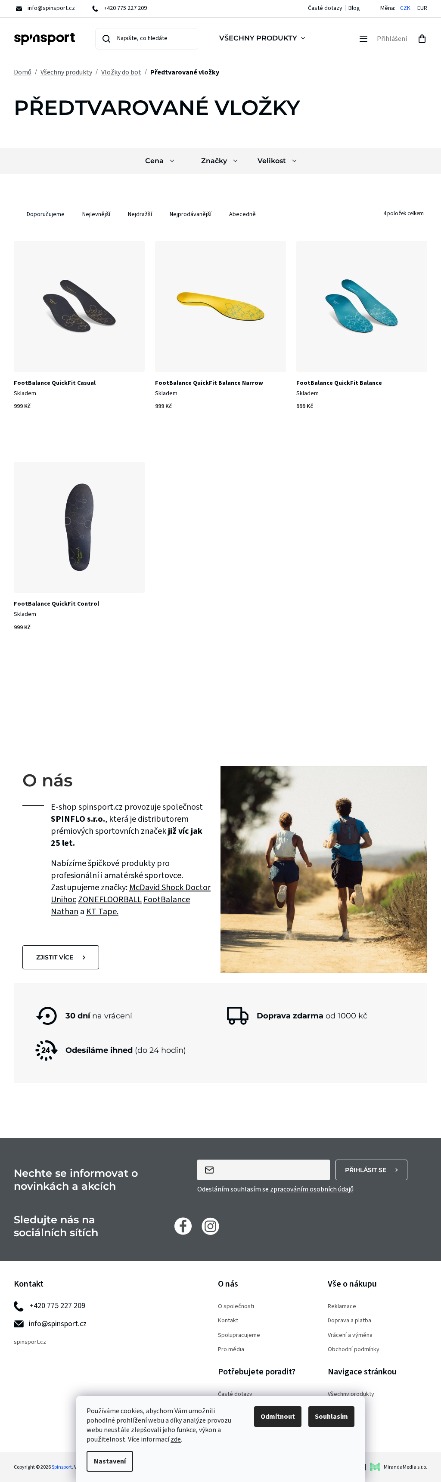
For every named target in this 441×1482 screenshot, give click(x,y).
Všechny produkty (351, 1394)
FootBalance (166, 900)
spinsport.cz (30, 1342)
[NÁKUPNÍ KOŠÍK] (422, 39)
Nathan (64, 912)
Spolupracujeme (239, 1335)
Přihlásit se (365, 1170)
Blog (354, 8)
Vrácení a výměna (350, 1335)
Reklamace (342, 1307)
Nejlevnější (96, 214)
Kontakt (228, 1321)
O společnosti (236, 1307)
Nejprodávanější (190, 214)
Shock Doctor (186, 888)
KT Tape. (102, 912)
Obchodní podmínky (353, 1350)
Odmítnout (278, 1416)
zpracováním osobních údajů (312, 1189)
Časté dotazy (325, 8)
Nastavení (110, 1461)
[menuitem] (264, 39)
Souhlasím (331, 1416)
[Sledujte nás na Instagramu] (210, 1226)
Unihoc (63, 900)
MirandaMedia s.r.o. (405, 1467)
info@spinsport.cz (58, 1323)
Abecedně (242, 214)
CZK (405, 8)
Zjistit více (54, 957)
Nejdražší (140, 214)
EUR (422, 8)
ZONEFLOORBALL (110, 900)
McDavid (145, 888)
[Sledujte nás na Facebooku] (183, 1226)
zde (176, 1439)
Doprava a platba (349, 1321)
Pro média (231, 1350)
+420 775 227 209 (57, 1305)
